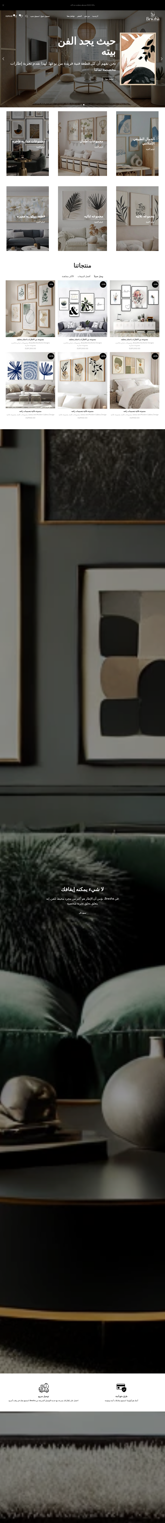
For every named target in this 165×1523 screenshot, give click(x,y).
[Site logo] (152, 16)
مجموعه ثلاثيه (115, 415)
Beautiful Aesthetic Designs (143, 343)
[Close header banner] (3, 5)
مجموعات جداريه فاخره (124, 343)
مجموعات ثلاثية (126, 415)
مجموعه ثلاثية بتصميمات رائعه (134, 411)
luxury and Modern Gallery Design (146, 415)
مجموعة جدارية (134, 345)
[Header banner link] (86, 5)
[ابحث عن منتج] (26, 16)
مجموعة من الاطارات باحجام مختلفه (134, 339)
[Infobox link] (121, 1392)
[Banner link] (137, 143)
